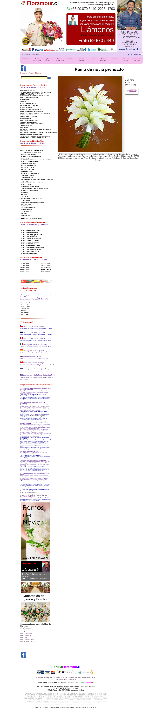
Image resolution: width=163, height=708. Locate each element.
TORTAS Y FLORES (26, 206)
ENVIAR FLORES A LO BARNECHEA (31, 234)
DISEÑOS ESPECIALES (27, 167)
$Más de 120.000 (46, 271)
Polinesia (23, 310)
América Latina (25, 304)
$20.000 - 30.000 (24, 265)
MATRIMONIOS (24, 99)
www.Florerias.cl (25, 635)
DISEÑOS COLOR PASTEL (28, 154)
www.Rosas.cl (24, 632)
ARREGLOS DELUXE (26, 126)
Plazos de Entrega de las (56, 677)
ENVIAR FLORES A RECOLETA (30, 251)
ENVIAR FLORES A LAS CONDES (30, 230)
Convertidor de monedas (137, 59)
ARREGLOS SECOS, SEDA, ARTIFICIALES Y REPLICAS (37, 179)
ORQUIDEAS (24, 127)
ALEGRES (23, 101)
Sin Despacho (25, 312)
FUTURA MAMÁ (25, 200)
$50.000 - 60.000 (24, 271)
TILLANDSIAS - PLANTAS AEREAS (31, 152)
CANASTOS (24, 196)
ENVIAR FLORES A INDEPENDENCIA (31, 249)
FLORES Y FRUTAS (26, 210)
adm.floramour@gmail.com (28, 492)
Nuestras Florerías (42, 677)
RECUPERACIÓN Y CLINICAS (29, 105)
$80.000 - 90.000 (45, 265)
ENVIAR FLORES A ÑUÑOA (29, 236)
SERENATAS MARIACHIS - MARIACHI (32, 183)
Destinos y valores (81, 59)
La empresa (92, 59)
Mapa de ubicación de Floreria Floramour (34, 495)
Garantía (115, 59)
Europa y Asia (25, 308)
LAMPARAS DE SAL (26, 211)
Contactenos (72, 679)
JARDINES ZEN (25, 215)
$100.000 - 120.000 (46, 269)
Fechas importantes (103, 59)
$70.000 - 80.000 (45, 263)
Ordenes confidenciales (59, 59)
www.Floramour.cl (25, 628)
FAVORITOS (24, 181)
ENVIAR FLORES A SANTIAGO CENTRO (32, 247)
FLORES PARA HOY (26, 107)
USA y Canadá (25, 314)
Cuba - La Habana (26, 306)
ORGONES (24, 213)
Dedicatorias (70, 59)
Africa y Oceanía (25, 303)
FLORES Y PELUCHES (27, 175)
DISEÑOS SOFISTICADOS (28, 165)
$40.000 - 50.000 (24, 269)
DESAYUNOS (24, 192)
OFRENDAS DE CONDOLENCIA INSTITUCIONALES (35, 136)
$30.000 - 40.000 (24, 267)
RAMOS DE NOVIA (25, 119)
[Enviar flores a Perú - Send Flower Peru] (21, 338)
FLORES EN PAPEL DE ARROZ (30, 187)
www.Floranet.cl (25, 630)
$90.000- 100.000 (45, 267)
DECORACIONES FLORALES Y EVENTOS (32, 124)
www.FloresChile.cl (26, 634)
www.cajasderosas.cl (26, 639)
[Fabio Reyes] (129, 51)
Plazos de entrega (126, 59)
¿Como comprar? (48, 59)
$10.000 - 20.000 (24, 263)
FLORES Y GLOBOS (26, 171)
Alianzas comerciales (37, 59)
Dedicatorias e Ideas (88, 677)
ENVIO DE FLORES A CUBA (29, 253)
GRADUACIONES (26, 204)
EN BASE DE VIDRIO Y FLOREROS (31, 156)
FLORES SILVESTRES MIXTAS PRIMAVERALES (34, 188)
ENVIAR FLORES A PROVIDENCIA (31, 238)
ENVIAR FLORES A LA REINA (29, 232)
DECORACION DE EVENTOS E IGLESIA (31, 134)
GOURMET (24, 194)
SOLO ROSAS (25, 158)
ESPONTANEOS (24, 131)
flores (66, 677)
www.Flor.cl (23, 637)
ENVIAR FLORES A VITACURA (30, 240)
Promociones (26, 59)
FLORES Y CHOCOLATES (28, 164)
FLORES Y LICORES (27, 177)
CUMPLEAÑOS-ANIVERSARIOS (29, 97)
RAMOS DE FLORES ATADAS (29, 162)
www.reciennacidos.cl (27, 641)
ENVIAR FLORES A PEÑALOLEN (30, 246)
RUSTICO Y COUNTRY (27, 169)
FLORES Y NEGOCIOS (26, 115)
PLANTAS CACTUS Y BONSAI (29, 190)
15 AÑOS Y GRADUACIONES (28, 117)
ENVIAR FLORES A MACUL (29, 244)
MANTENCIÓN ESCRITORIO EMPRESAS (32, 202)
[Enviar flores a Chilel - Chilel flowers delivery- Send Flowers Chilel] (21, 326)
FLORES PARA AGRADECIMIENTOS (30, 109)
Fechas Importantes (61, 679)
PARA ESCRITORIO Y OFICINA (29, 120)
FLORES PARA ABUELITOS (28, 103)
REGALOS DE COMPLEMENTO (30, 173)
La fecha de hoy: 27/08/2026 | (31, 54)
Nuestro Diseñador (75, 677)
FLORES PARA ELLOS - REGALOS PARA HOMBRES (35, 113)
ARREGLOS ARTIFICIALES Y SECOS (31, 198)
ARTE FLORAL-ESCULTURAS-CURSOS (31, 111)
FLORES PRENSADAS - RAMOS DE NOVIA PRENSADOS (37, 160)
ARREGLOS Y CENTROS (28, 208)
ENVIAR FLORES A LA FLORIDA (30, 242)
